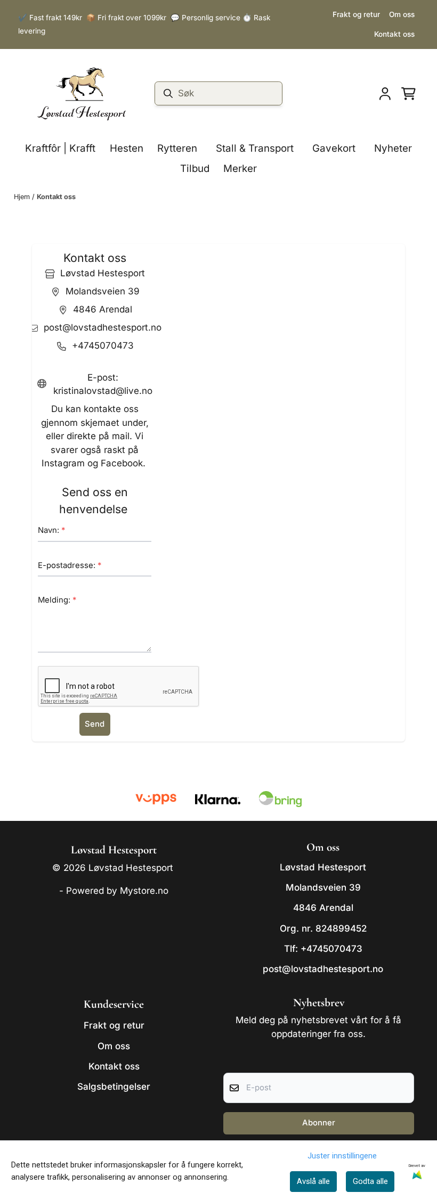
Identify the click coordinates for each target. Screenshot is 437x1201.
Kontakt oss (394, 34)
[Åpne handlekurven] (408, 93)
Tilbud (194, 168)
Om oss (402, 14)
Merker (240, 168)
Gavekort (333, 148)
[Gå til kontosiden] (385, 93)
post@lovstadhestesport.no (323, 969)
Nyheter (393, 148)
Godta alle (370, 1181)
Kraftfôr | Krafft (60, 148)
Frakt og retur (356, 14)
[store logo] (81, 94)
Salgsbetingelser (113, 1086)
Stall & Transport (255, 148)
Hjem (23, 197)
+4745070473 (331, 948)
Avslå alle (313, 1181)
